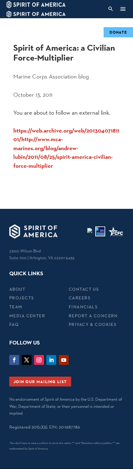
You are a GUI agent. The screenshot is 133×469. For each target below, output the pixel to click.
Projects (21, 298)
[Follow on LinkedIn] (51, 360)
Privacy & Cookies (92, 324)
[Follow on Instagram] (39, 360)
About (17, 289)
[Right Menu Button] (123, 9)
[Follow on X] (27, 360)
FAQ (14, 324)
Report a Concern (93, 316)
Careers (79, 298)
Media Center (27, 316)
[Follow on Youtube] (64, 360)
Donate (118, 32)
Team (16, 307)
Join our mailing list (40, 381)
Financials (83, 307)
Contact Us (84, 289)
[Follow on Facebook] (14, 360)
